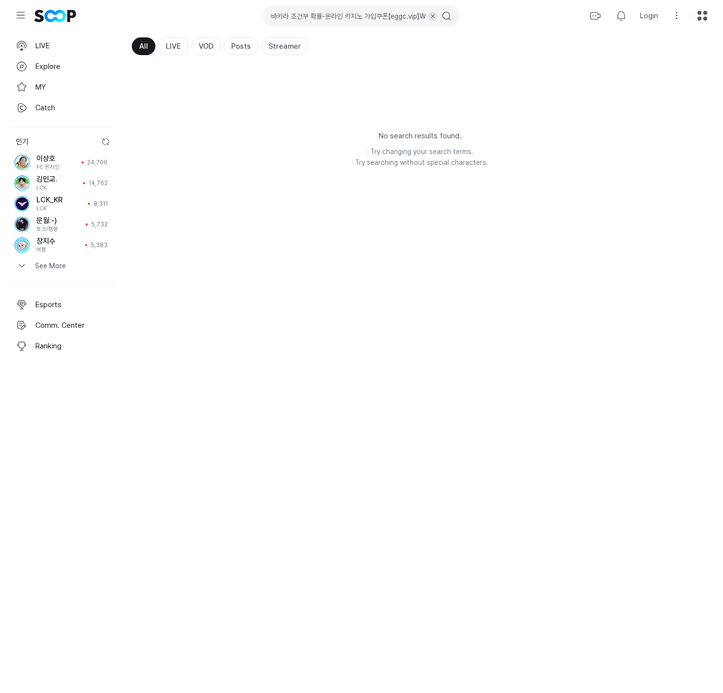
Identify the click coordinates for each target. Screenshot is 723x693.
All (143, 46)
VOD (206, 46)
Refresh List (105, 141)
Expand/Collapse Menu (20, 15)
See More (50, 266)
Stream (595, 16)
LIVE (173, 46)
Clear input (433, 16)
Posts (241, 46)
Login (649, 15)
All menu (702, 16)
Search (446, 16)
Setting (677, 16)
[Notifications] (621, 16)
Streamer (285, 46)
